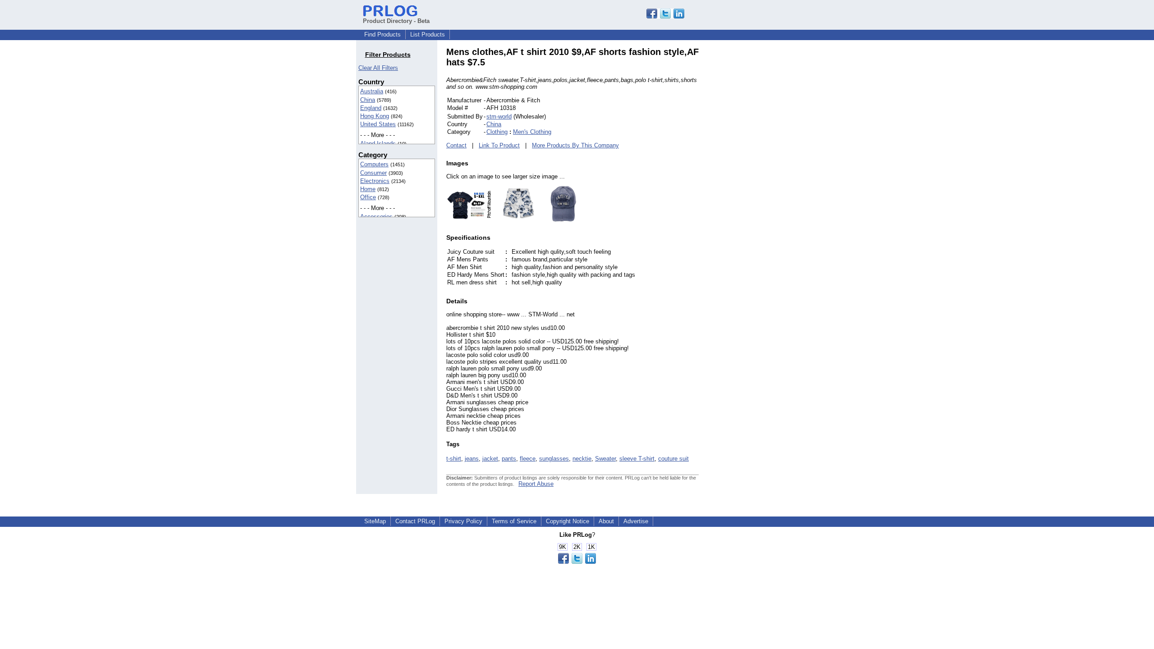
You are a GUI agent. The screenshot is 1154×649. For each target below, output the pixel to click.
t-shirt (453, 458)
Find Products (382, 34)
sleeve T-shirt (637, 458)
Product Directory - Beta (396, 21)
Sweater (605, 458)
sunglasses (554, 458)
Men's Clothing (532, 131)
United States (378, 124)
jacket (490, 458)
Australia (371, 91)
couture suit (673, 458)
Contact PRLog (415, 521)
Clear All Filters (378, 67)
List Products (427, 34)
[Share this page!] (665, 16)
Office (368, 197)
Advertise (635, 521)
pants (509, 458)
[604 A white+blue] (513, 219)
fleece (528, 458)
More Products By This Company (575, 145)
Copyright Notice (567, 521)
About (606, 521)
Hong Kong (374, 116)
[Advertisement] (760, 182)
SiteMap (375, 521)
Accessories (376, 216)
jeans (472, 458)
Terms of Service (514, 521)
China (367, 99)
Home (368, 189)
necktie (581, 458)
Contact (456, 145)
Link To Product (499, 145)
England (370, 108)
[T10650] (468, 219)
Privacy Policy (463, 521)
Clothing (497, 131)
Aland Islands (378, 143)
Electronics (374, 181)
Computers (374, 164)
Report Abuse (536, 483)
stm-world (499, 116)
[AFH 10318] (559, 219)
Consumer (373, 172)
